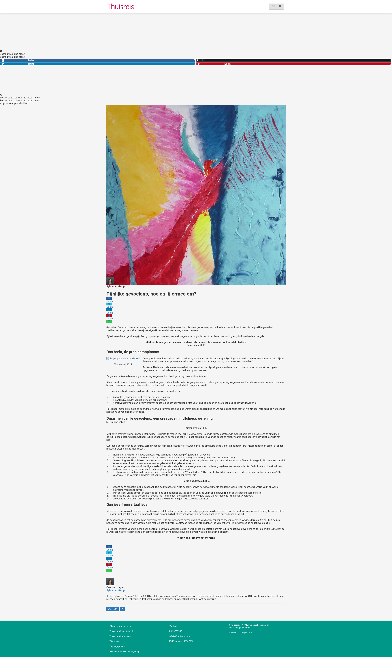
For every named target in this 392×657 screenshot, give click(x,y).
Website (111, 609)
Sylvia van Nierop (115, 286)
